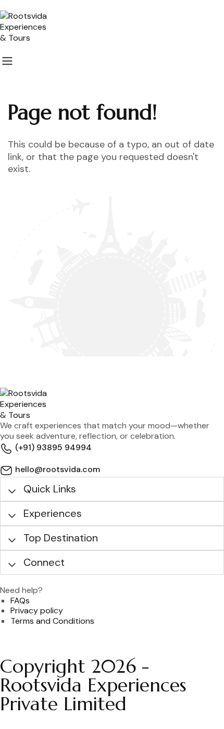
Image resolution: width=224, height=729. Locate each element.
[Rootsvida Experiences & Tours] (112, 26)
